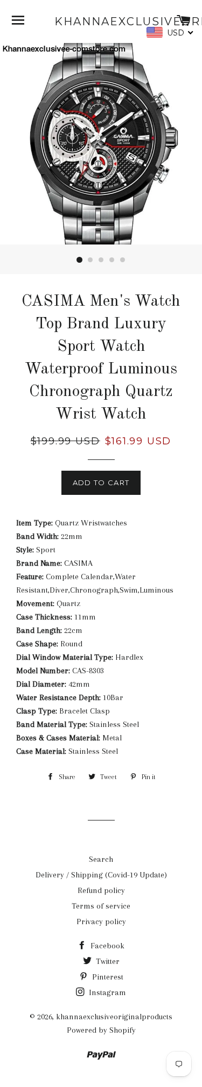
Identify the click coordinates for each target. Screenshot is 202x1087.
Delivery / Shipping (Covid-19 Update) (101, 875)
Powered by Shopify (101, 1030)
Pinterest (106, 977)
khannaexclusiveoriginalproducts (101, 21)
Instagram (106, 992)
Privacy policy (101, 921)
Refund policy (101, 890)
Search (101, 859)
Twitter (107, 961)
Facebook (106, 946)
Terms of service (101, 906)
